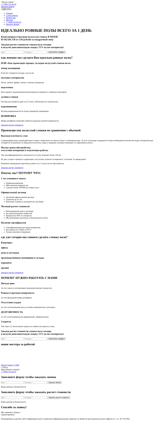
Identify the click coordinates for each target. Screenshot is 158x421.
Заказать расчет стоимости (12, 125)
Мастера (9, 20)
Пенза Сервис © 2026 (10, 365)
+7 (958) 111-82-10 (8, 4)
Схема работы (12, 15)
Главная (9, 13)
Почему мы (11, 18)
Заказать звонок (7, 6)
